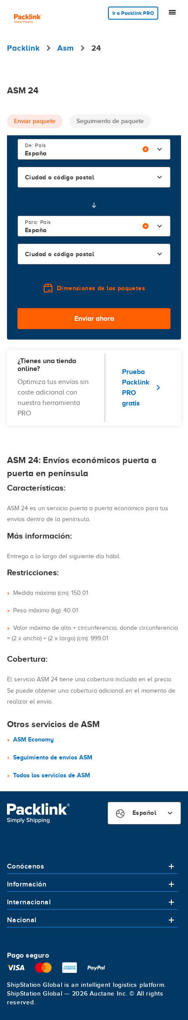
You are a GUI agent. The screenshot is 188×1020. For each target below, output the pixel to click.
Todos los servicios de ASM (51, 775)
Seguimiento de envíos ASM (52, 757)
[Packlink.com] (28, 19)
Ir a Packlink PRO (133, 13)
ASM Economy (33, 739)
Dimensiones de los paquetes (101, 288)
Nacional (22, 920)
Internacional (29, 902)
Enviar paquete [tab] (35, 121)
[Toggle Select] (160, 149)
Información (26, 884)
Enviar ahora (94, 319)
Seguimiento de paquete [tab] (110, 121)
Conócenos (25, 866)
